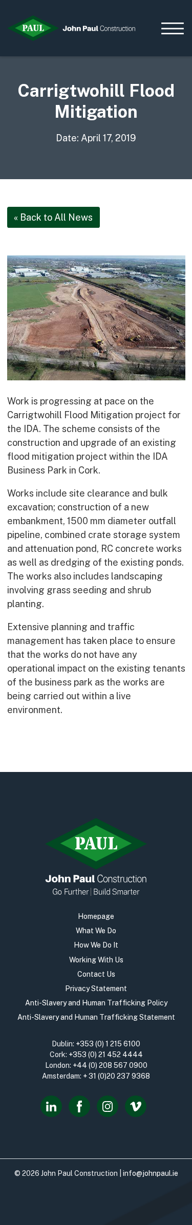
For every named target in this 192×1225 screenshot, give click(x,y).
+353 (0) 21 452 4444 (106, 1054)
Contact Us (96, 974)
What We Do (96, 931)
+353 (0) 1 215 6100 (108, 1044)
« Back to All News (53, 217)
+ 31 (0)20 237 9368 (116, 1076)
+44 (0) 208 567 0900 (110, 1065)
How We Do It (96, 945)
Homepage (96, 916)
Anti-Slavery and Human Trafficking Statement (96, 1017)
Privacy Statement (96, 988)
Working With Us (96, 960)
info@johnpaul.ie (150, 1173)
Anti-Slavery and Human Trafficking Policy (96, 1003)
